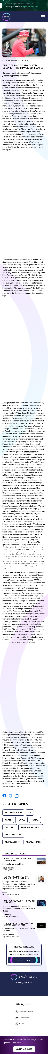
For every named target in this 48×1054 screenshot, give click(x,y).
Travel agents (12, 842)
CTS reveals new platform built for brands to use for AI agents (18, 924)
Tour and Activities (30, 827)
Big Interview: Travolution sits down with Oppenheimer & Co (16, 877)
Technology (6, 914)
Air (29, 813)
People (21, 820)
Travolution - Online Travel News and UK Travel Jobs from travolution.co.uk (24, 977)
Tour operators (13, 835)
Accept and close (24, 1049)
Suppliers (9, 827)
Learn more (16, 1043)
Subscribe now (24, 960)
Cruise (8, 820)
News (4, 892)
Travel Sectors (33, 842)
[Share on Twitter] (10, 797)
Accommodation (13, 813)
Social (35, 820)
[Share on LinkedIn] (16, 797)
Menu (43, 16)
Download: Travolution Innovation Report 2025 (18, 902)
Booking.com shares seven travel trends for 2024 (17, 859)
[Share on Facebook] (4, 797)
